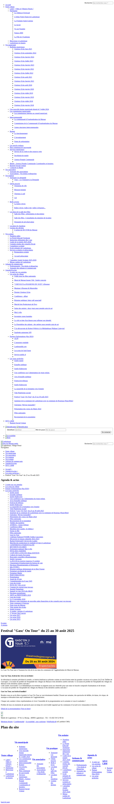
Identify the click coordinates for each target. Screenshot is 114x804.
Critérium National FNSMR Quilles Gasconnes (26, 537)
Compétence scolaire (17, 246)
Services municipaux (17, 149)
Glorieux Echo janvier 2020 (24, 89)
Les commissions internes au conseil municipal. (30, 113)
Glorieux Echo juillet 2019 (23, 93)
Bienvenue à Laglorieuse (18, 41)
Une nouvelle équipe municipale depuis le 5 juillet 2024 (29, 109)
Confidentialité (19, 722)
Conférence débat (16, 527)
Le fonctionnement (20, 133)
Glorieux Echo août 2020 (23, 85)
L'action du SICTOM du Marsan (25, 230)
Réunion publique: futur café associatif (27, 300)
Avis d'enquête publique (22, 377)
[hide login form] (22, 427)
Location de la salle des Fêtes (20, 212)
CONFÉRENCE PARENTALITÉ (22, 545)
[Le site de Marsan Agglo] (9, 443)
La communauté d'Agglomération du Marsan (30, 119)
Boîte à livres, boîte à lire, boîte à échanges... (30, 208)
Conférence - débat (21, 296)
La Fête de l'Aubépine (22, 37)
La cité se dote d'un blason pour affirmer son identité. (32, 320)
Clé (15, 198)
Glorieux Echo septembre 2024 (25, 53)
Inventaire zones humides (23, 316)
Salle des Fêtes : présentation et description (29, 214)
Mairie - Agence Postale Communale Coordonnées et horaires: (32, 164)
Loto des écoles (15, 583)
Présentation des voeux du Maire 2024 (27, 409)
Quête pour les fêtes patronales (25, 276)
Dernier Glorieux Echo (22, 292)
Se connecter (106, 432)
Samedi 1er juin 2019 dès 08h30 (21, 591)
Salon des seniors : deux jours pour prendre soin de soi (33, 308)
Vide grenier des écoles (18, 607)
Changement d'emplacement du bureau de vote (26, 563)
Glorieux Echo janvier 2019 (24, 97)
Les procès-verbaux (17, 145)
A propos (4, 625)
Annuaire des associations (19, 172)
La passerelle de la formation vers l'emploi (29, 389)
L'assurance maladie (21, 342)
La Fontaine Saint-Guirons (23, 21)
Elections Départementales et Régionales (24, 565)
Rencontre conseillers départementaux (23, 557)
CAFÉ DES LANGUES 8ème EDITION (24, 553)
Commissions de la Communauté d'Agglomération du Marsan (36, 123)
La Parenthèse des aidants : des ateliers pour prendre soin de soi (36, 324)
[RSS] (7, 438)
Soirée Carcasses (16, 559)
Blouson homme (20, 190)
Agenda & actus (11, 270)
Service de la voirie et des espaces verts (28, 151)
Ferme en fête (14, 531)
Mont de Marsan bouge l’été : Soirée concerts (30, 280)
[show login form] (10, 427)
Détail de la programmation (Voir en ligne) (16, 709)
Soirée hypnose (15, 609)
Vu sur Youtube (19, 29)
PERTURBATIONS (17, 575)
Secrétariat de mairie (21, 155)
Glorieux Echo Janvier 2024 (24, 57)
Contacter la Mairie (16, 168)
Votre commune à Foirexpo (19, 603)
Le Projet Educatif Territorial (20, 238)
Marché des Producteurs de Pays (25, 304)
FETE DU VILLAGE (18, 585)
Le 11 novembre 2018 (17, 599)
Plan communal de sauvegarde (20, 147)
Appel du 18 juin (16, 579)
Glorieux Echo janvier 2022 (24, 69)
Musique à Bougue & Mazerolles (26, 288)
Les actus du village (17, 274)
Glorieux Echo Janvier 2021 (24, 81)
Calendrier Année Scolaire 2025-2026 (23, 260)
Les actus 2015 (15, 619)
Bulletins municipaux (17, 47)
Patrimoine (13, 11)
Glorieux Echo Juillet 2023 (23, 61)
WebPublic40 (51, 722)
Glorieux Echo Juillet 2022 (23, 73)
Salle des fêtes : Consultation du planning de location (32, 218)
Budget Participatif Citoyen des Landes (23, 541)
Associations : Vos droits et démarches (23, 174)
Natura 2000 (18, 33)
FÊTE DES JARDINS (18, 551)
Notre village (9, 7)
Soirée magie (18, 361)
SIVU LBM (9, 421)
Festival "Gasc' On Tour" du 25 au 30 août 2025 (31, 397)
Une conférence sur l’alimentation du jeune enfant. (32, 373)
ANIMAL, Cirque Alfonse (19, 525)
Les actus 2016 (15, 617)
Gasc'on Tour (14, 535)
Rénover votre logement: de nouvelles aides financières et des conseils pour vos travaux (40, 601)
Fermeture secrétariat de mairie (20, 571)
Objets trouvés (15, 184)
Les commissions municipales (20, 111)
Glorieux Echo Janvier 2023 (24, 65)
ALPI (16, 338)
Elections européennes (17, 593)
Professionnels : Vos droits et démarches (24, 266)
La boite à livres (19, 204)
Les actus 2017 (15, 615)
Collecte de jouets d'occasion (20, 555)
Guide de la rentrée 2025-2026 (20, 242)
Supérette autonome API (22, 332)
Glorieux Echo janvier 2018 (24, 105)
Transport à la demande (18, 178)
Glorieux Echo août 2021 (23, 77)
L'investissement (20, 137)
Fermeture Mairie (16, 573)
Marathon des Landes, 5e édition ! (22, 529)
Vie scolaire (9, 234)
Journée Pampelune (16, 589)
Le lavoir (17, 25)
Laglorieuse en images (17, 43)
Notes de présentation (21, 141)
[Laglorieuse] (6, 441)
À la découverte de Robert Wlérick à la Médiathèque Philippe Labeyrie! (39, 328)
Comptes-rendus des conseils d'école (22, 244)
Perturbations (14, 577)
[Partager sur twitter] (2, 713)
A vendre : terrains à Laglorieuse (21, 611)
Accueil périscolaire (21, 256)
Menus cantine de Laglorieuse (20, 262)
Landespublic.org (20, 346)
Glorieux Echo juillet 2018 (23, 101)
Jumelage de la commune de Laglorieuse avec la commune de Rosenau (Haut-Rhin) (43, 401)
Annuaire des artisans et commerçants (23, 268)
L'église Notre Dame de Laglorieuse (27, 17)
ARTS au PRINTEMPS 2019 (20, 595)
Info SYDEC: (15, 567)
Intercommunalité (16, 117)
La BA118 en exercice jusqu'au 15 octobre (25, 561)
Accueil (8, 5)
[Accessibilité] (10, 436)
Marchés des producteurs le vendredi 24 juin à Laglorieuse (30, 543)
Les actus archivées (16, 359)
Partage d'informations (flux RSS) (22, 336)
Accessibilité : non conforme (36, 722)
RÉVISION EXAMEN (18, 547)
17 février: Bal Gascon (18, 613)
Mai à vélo (18, 312)
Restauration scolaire (21, 252)
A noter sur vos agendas (18, 272)
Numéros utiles (15, 236)
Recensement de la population (24, 417)
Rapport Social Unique (18, 166)
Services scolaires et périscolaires (21, 250)
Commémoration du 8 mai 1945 (21, 581)
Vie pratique (9, 176)
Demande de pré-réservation (24, 222)
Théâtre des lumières (17, 523)
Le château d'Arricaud (22, 13)
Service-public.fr (20, 355)
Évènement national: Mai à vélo (21, 549)
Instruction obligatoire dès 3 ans (21, 240)
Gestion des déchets (17, 228)
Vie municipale (10, 45)
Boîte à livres (14, 202)
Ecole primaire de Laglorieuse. (20, 248)
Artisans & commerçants (14, 264)
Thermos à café (19, 194)
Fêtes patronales (19, 413)
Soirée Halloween (20, 369)
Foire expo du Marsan (17, 605)
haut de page (5, 802)
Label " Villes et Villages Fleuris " (22, 9)
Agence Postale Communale (24, 160)
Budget (12, 131)
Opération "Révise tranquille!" (25, 405)
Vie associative (10, 170)
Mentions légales (7, 722)
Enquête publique (20, 365)
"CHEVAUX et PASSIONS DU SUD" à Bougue (32, 284)
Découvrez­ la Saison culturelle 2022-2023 (24, 539)
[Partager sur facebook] (2, 716)
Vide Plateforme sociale (22, 393)
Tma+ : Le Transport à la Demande (26, 180)
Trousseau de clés (20, 186)
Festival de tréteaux (21, 381)
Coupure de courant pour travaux (21, 587)
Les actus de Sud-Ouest (22, 351)
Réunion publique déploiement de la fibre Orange (27, 569)
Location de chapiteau (17, 226)
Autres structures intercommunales (26, 127)
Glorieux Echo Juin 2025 (23, 49)
